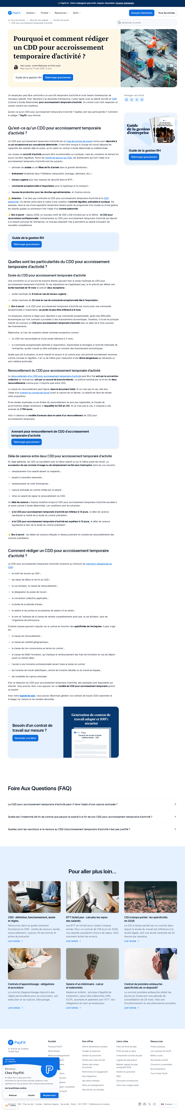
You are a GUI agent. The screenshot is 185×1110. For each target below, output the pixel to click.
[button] (10, 1106)
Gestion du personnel (91, 1055)
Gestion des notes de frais (93, 1060)
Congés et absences (91, 1051)
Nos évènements (157, 1069)
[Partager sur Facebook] (131, 99)
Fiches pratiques (157, 1046)
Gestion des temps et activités (90, 1066)
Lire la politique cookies (16, 1088)
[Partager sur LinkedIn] (126, 99)
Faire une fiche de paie (126, 1046)
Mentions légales (51, 1104)
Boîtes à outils (156, 1055)
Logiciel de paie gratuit (126, 1060)
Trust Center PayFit (159, 1073)
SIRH (118, 1076)
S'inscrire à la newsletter (161, 1064)
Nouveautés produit (159, 1060)
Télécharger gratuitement (58, 77)
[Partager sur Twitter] (137, 99)
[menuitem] (32, 13)
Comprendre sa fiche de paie (129, 1055)
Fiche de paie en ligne (126, 1051)
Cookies (38, 1104)
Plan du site (28, 1104)
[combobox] (146, 22)
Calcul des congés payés (127, 1085)
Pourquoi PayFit (55, 1046)
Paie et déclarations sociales (95, 1046)
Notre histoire (54, 1051)
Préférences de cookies (99, 1104)
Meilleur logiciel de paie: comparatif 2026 (127, 1066)
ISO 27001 (82, 1104)
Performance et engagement (95, 1071)
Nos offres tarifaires (91, 1080)
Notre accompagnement (59, 1055)
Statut (73, 1104)
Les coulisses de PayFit (160, 1051)
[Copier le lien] (142, 99)
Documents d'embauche (127, 1080)
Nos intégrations (89, 1076)
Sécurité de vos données (93, 1089)
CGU (19, 1104)
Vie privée (64, 1104)
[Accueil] (14, 13)
